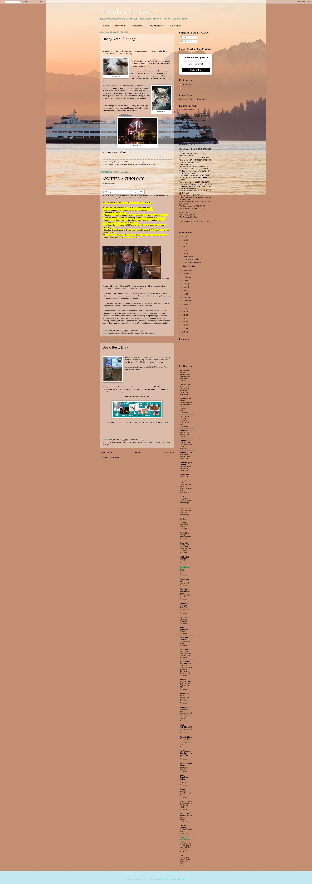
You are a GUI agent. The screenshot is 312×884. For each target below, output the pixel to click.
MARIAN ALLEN (186, 453)
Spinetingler (184, 707)
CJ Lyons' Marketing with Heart (185, 839)
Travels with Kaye (126, 11)
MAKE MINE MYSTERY (184, 558)
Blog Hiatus (183, 769)
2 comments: (134, 440)
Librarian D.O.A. (186, 440)
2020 (184, 247)
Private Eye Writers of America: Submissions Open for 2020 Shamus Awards (186, 669)
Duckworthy (120, 25)
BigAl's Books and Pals (185, 372)
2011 (184, 329)
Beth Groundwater (185, 856)
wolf (154, 164)
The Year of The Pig (124, 54)
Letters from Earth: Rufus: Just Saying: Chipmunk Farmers (186, 487)
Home (106, 25)
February (187, 301)
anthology (130, 333)
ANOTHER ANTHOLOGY (123, 178)
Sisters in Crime (186, 801)
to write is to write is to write (185, 508)
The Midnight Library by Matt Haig (185, 422)
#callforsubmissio (114, 333)
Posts (184, 37)
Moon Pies (160, 442)
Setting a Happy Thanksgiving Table (185, 685)
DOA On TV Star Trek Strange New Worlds (186, 444)
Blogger (183, 879)
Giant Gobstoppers (186, 501)
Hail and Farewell (185, 757)
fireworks (111, 164)
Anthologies (175, 25)
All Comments (187, 41)
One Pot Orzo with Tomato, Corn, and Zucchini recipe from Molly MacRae (186, 406)
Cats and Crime (185, 385)
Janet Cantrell (127, 442)
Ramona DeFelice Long (185, 680)
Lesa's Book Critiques (184, 417)
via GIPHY (165, 279)
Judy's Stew (184, 533)
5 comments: (134, 162)
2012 (184, 325)
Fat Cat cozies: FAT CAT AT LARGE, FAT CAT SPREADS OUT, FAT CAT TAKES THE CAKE (195, 129)
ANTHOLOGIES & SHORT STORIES (192, 145)
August (186, 280)
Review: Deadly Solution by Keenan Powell (185, 699)
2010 (184, 332)
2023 (184, 237)
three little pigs (146, 164)
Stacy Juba (184, 543)
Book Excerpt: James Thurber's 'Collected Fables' (185, 653)
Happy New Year (121, 164)
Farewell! (183, 631)
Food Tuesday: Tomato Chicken (185, 455)
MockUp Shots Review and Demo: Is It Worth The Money (185, 548)
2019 (184, 250)
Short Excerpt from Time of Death (186, 596)
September (188, 277)
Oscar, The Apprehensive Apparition (184, 609)
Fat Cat (119, 442)
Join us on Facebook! (183, 620)
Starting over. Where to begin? (185, 536)
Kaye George (132, 164)
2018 (184, 254)
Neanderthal (137, 25)
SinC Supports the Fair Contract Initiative (186, 805)
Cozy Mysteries (156, 25)
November (187, 270)
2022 (184, 240)
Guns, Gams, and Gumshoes (185, 662)
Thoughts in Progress (184, 604)
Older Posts (168, 452)
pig (139, 164)
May (185, 290)
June (185, 287)
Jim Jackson (186, 84)
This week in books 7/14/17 (184, 782)
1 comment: (134, 331)
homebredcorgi (165, 879)
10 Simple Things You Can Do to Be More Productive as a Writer (186, 846)
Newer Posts (106, 452)
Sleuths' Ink (184, 475)
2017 (184, 308)
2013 (184, 322)
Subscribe (195, 70)
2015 (184, 315)
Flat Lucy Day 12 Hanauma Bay (185, 467)
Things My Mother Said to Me (186, 512)
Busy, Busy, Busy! (116, 347)
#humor (124, 333)
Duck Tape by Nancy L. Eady (184, 433)
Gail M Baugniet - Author (186, 463)
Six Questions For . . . (185, 520)
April (185, 294)
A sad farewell (184, 583)
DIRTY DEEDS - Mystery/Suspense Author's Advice (186, 816)
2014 (184, 318)
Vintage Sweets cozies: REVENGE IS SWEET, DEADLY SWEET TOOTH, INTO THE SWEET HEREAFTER (194, 138)
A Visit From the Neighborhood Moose (185, 861)
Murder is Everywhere (184, 498)
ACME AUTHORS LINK (186, 726)
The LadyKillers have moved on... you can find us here (185, 742)
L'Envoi (182, 561)
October (187, 274)
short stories (149, 333)
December (187, 256)
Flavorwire (184, 649)
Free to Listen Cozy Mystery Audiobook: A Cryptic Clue (184, 389)
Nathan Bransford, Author (184, 777)
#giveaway (111, 442)
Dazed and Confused (184, 638)
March (186, 297)
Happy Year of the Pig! (119, 38)
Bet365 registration (183, 572)
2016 (184, 312)
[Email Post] (142, 162)
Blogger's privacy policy (197, 99)
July (185, 284)
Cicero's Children (183, 826)
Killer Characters (149, 442)
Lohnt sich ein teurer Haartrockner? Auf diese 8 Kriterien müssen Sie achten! (186, 714)
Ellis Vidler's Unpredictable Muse (185, 591)
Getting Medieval (183, 790)
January (187, 304)
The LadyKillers (186, 737)
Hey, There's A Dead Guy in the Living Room (186, 753)
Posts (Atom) (114, 457)
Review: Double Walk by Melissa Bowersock (185, 376)
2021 (184, 243)
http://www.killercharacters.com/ (137, 397)
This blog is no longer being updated (184, 525)
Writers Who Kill (186, 430)
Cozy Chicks (184, 617)
